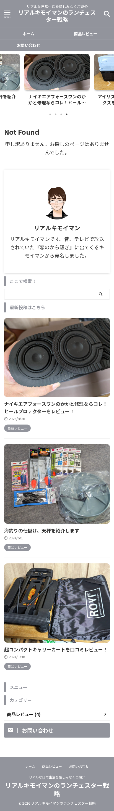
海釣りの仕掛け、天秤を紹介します (41, 530)
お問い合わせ (28, 45)
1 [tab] (50, 114)
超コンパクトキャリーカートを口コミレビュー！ (56, 649)
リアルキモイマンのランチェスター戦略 (57, 15)
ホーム (28, 33)
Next (109, 83)
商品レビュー (85, 33)
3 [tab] (61, 114)
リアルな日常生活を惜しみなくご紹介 (57, 777)
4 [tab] (66, 114)
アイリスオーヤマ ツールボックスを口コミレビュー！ (57, 100)
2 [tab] (55, 114)
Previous (5, 83)
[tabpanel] (57, 81)
